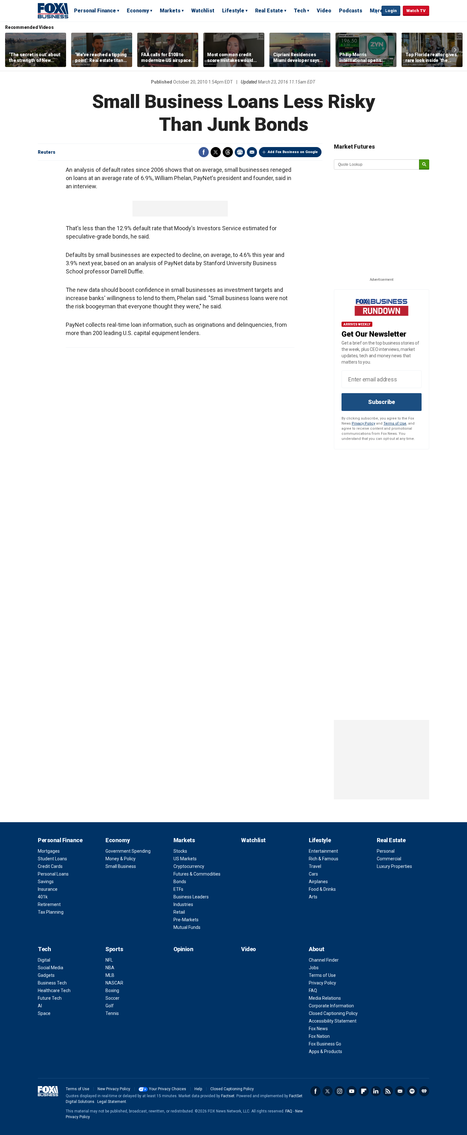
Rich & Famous (323, 858)
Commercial (389, 858)
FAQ (313, 990)
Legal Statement (111, 1101)
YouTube (352, 1091)
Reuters (46, 152)
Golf (109, 1005)
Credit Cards (50, 866)
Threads (228, 152)
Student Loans (52, 858)
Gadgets (46, 975)
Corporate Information (331, 1005)
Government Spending (128, 851)
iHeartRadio (424, 1091)
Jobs (314, 967)
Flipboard (364, 1091)
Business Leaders (191, 896)
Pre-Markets (186, 919)
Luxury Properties (394, 866)
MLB (109, 975)
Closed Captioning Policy (333, 1013)
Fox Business (53, 10)
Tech (300, 11)
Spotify (412, 1091)
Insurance (48, 889)
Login (391, 10)
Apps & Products (325, 1051)
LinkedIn (376, 1091)
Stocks (180, 851)
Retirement (49, 904)
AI (40, 1005)
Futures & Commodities (196, 873)
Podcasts (350, 11)
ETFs (178, 889)
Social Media (50, 967)
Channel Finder (324, 960)
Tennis (112, 1013)
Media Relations (325, 998)
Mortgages (49, 851)
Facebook (204, 152)
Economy (138, 11)
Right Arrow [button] (455, 50)
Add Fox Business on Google (293, 152)
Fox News (318, 1028)
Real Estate (269, 11)
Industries (183, 904)
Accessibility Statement (332, 1021)
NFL (109, 960)
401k (43, 896)
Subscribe (381, 402)
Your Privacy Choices (167, 1089)
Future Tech (50, 998)
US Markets (185, 858)
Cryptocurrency (188, 866)
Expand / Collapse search (375, 11)
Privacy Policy (363, 423)
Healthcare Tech (54, 990)
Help (198, 1089)
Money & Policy (120, 858)
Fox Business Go (325, 1043)
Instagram (340, 1091)
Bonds (179, 881)
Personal (386, 851)
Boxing (112, 990)
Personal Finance (95, 11)
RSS (388, 1091)
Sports (114, 949)
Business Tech (52, 982)
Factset (227, 1096)
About (316, 949)
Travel (315, 866)
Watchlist (202, 11)
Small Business (120, 866)
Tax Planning (51, 912)
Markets (170, 11)
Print (240, 152)
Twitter (216, 152)
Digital (44, 960)
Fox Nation (319, 1036)
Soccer (112, 998)
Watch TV (416, 10)
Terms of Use (394, 423)
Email (252, 152)
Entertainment (323, 851)
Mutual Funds (186, 927)
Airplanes (318, 881)
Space (44, 1013)
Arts (313, 896)
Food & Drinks (322, 889)
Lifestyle (233, 11)
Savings (46, 881)
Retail (179, 912)
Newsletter (400, 1091)
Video (324, 11)
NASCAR (114, 982)
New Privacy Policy (114, 1089)
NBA (109, 967)
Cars (313, 873)
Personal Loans (53, 873)
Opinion (183, 949)
